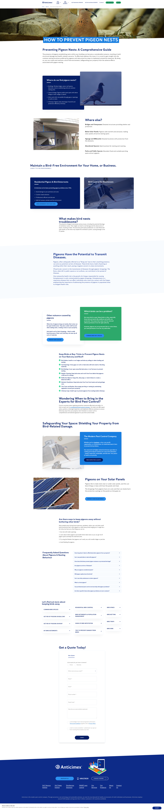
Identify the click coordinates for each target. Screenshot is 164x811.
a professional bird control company (80, 407)
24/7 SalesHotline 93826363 (77, 2)
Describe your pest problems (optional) (77, 709)
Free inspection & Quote (93, 460)
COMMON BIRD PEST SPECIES (94, 335)
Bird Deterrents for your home (46, 204)
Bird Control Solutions (97, 204)
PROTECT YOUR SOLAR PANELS (95, 498)
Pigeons (47, 6)
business (96, 442)
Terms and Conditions (75, 723)
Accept (157, 808)
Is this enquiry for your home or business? (76, 662)
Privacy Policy (92, 723)
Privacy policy (86, 807)
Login (118, 2)
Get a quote (110, 2)
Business (79, 665)
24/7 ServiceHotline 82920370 (91, 2)
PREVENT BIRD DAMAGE (55, 339)
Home (43, 6)
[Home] (47, 2)
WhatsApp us (65, 778)
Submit (82, 737)
